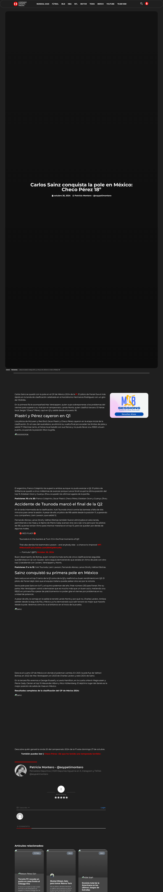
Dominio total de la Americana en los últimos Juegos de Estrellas (90, 886)
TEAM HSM (121, 4)
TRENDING (14, 370)
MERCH (100, 4)
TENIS (92, 4)
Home (8, 370)
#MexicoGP (25, 548)
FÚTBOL (55, 4)
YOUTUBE (110, 4)
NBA (69, 4)
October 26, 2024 (45, 552)
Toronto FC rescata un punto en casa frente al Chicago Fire (29, 881)
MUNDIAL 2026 (43, 4)
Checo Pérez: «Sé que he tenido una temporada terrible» (72, 754)
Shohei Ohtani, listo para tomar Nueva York (61, 882)
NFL (76, 4)
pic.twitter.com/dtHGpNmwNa (46, 548)
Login (102, 808)
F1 (76, 394)
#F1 (99, 545)
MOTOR (83, 4)
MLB (63, 4)
